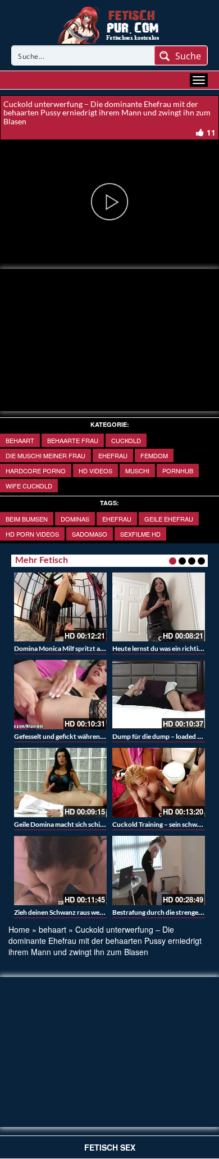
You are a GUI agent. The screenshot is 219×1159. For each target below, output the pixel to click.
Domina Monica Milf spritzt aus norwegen (76, 648)
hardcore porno (36, 470)
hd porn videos (32, 533)
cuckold (126, 440)
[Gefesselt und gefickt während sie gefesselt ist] (60, 694)
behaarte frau (72, 440)
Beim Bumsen (27, 518)
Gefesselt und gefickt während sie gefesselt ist (81, 736)
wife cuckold (29, 485)
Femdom (154, 455)
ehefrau (116, 518)
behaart (20, 440)
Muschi (137, 470)
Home (19, 929)
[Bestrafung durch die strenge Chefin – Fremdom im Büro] (158, 870)
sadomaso (89, 533)
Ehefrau (112, 455)
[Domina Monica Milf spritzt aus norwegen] (60, 607)
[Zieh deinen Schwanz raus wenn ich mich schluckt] (60, 870)
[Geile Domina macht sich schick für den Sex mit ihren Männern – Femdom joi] (60, 782)
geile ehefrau (168, 518)
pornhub (177, 470)
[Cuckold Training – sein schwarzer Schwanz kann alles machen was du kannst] (158, 782)
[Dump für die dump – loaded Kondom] (158, 694)
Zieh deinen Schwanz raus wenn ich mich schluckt (87, 912)
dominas (75, 518)
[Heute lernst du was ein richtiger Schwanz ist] (158, 607)
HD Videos (95, 470)
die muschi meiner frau (45, 455)
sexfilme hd (140, 533)
